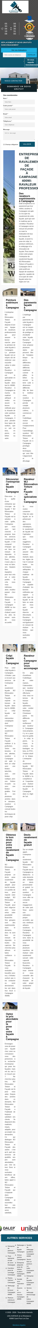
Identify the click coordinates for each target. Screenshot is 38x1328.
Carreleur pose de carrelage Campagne (11, 1271)
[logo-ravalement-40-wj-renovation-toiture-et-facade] (15, 6)
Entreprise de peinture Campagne (11, 1249)
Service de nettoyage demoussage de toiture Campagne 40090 (30, 1295)
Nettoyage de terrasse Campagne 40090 (11, 1290)
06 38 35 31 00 (14, 28)
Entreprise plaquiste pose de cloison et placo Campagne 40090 (20, 1269)
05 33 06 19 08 (6, 28)
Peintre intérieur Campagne (11, 1280)
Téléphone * (7, 121)
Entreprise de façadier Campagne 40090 (30, 1280)
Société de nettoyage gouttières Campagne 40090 (30, 1250)
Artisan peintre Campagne (20, 1257)
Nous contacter (13, 81)
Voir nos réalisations (19, 50)
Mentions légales (19, 1325)
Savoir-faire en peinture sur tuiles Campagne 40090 (30, 1266)
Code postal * (8, 105)
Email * (5, 114)
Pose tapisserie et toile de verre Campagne (11, 1260)
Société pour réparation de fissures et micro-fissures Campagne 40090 (20, 1289)
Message (6, 129)
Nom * (5, 98)
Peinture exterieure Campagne (11, 1300)
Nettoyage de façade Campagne (20, 1248)
